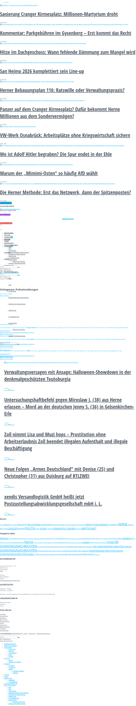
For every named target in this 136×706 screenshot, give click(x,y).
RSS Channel (3, 620)
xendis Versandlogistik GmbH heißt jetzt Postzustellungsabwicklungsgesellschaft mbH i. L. (53, 500)
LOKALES (8, 237)
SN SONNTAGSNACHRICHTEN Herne (112, 546)
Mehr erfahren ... (6, 203)
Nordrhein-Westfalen (100, 542)
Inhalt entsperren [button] (5, 331)
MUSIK (21, 528)
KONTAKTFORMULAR (10, 684)
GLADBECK (113, 524)
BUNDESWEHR (46, 525)
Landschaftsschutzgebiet (75, 542)
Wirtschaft (88, 554)
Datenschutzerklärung (43, 634)
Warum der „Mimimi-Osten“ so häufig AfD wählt (49, 173)
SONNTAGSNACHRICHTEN (18, 550)
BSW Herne (68, 538)
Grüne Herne (8, 543)
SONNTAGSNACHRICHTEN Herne (106, 550)
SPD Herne (41, 554)
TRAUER (50, 529)
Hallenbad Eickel (18, 542)
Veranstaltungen (65, 554)
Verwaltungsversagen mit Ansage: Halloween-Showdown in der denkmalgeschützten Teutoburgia (67, 375)
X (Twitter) (3, 629)
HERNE (122, 524)
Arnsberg (10, 538)
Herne (28, 542)
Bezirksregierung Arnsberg (26, 539)
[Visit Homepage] (10, 209)
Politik (110, 542)
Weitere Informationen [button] (6, 334)
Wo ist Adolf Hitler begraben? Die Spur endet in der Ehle (56, 154)
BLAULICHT (22, 524)
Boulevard (60, 538)
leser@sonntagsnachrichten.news (10, 580)
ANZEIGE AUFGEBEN (6, 223)
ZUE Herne (96, 554)
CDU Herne (96, 539)
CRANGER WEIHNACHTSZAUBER (75, 525)
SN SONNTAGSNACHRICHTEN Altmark (51, 547)
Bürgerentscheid (77, 538)
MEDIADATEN (12, 260)
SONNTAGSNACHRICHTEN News (16, 554)
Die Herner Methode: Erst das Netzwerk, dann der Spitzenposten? (65, 192)
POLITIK (7, 239)
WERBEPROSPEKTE (10, 644)
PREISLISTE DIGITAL (19, 330)
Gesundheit (118, 538)
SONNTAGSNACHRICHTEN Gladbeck (75, 551)
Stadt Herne (54, 554)
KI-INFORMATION (13, 258)
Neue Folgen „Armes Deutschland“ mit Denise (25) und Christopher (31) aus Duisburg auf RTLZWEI (59, 472)
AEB (9, 247)
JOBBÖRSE (131, 525)
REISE (38, 529)
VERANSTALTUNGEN (64, 528)
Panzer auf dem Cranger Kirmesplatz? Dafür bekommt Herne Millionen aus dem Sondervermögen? (60, 112)
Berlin (16, 539)
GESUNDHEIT (101, 524)
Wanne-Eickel (77, 554)
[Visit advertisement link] (16, 323)
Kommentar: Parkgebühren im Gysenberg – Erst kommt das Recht (65, 32)
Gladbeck (127, 538)
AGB (9, 285)
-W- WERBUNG (5, 525)
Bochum (54, 538)
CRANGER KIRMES (58, 525)
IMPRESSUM (12, 256)
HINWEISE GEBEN (5, 215)
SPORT (6, 259)
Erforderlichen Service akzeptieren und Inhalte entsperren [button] (17, 332)
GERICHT (89, 524)
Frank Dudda (104, 539)
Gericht (110, 539)
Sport (47, 554)
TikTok (2, 623)
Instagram (3, 618)
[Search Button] (18, 267)
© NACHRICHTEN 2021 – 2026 (13, 634)
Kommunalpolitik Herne (60, 543)
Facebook (3, 614)
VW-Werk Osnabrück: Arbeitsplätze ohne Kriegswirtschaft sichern (65, 135)
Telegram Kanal (4, 621)
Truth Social (3, 625)
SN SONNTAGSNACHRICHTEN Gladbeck (79, 547)
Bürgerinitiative (87, 539)
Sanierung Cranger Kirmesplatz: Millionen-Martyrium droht (59, 13)
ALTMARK (13, 525)
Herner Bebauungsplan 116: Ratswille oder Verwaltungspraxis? (62, 90)
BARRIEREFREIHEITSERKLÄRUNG (18, 252)
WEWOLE (78, 529)
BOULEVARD (8, 233)
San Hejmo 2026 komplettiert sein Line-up (42, 71)
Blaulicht (49, 539)
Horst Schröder (37, 542)
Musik (92, 543)
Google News (4, 616)
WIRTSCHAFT (9, 243)
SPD (35, 554)
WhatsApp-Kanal (5, 627)
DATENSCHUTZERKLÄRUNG (16, 254)
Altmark (4, 538)
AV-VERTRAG (12, 291)
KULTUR (7, 235)
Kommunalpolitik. (48, 542)
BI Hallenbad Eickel (40, 539)
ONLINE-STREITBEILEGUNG (16, 336)
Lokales (86, 542)
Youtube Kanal (4, 630)
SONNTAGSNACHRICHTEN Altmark (50, 551)
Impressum (31, 634)
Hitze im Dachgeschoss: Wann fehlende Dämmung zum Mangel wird (67, 51)
